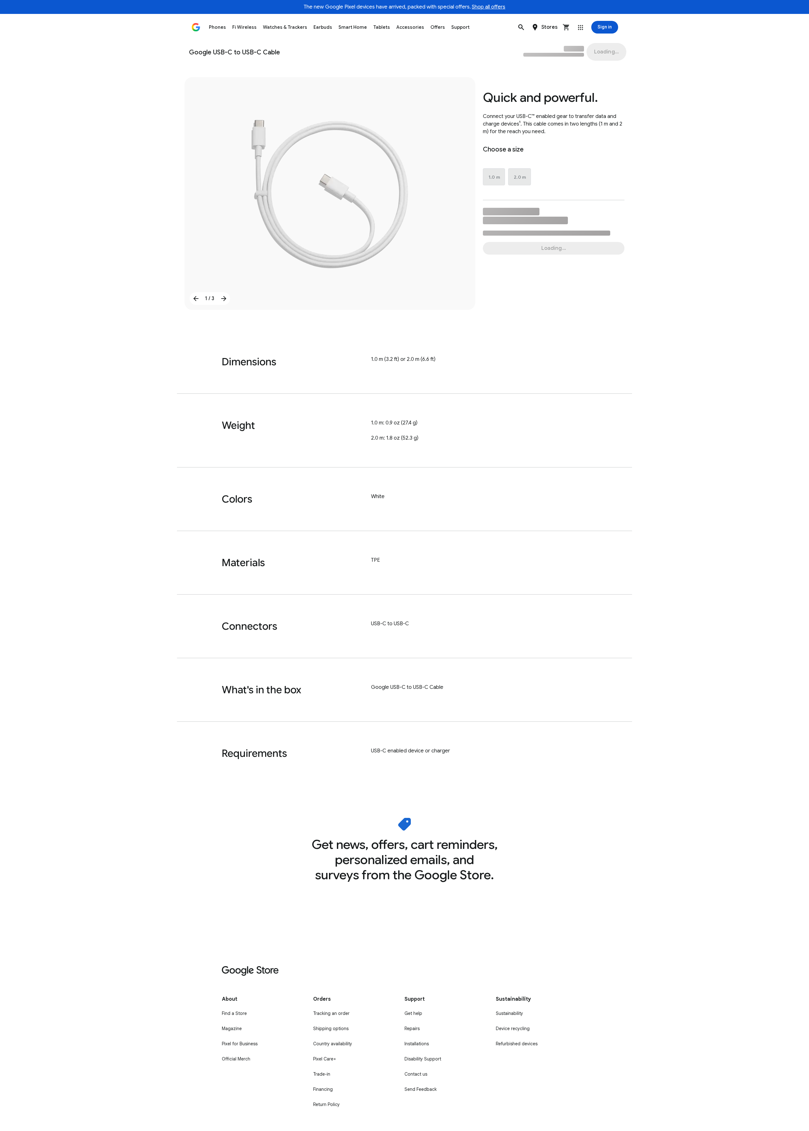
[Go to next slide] (224, 299)
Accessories (410, 27)
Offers (437, 27)
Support (460, 27)
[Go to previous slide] (196, 299)
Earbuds (322, 27)
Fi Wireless (244, 27)
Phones (217, 27)
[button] (521, 27)
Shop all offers (488, 7)
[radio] (494, 177)
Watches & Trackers (285, 27)
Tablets (381, 27)
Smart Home (352, 27)
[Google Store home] (196, 27)
